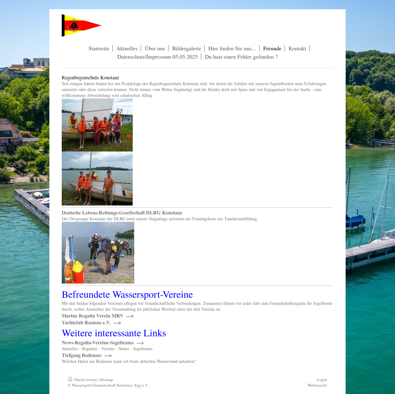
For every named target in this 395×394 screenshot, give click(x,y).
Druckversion (85, 379)
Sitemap (106, 379)
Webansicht (317, 385)
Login (322, 379)
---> (130, 315)
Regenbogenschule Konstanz (90, 77)
